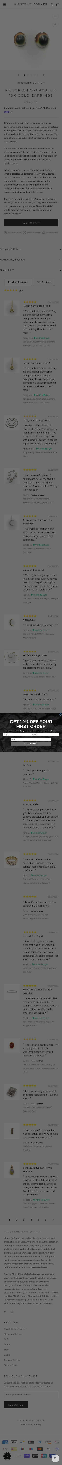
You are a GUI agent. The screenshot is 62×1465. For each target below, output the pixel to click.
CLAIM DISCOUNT (30, 744)
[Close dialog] (60, 714)
